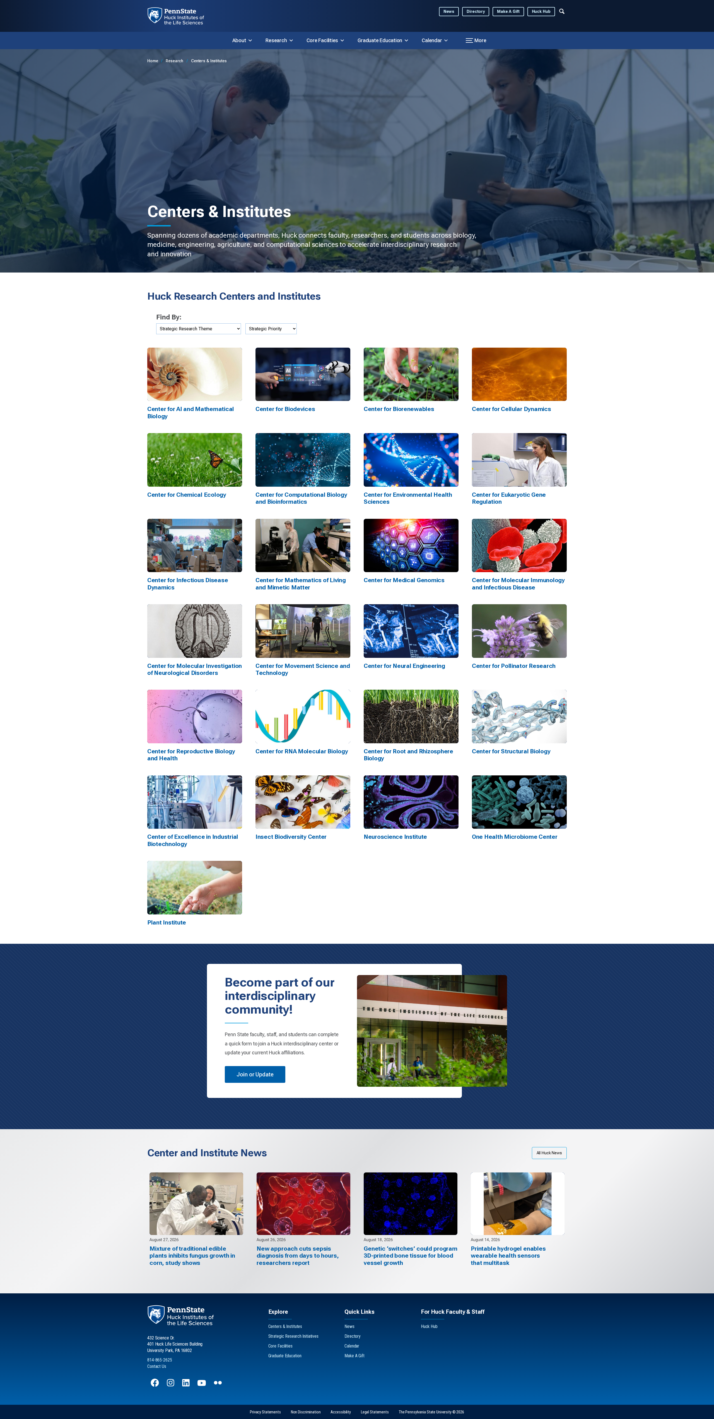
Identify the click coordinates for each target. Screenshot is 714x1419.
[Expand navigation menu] (562, 11)
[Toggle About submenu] (250, 40)
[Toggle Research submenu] (291, 40)
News (449, 11)
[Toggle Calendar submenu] (446, 40)
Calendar (432, 40)
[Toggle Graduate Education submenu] (406, 40)
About (239, 40)
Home (153, 61)
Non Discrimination (306, 1412)
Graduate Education (380, 40)
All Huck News (549, 1153)
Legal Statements (375, 1412)
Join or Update (255, 1074)
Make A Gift (508, 11)
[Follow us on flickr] (218, 1385)
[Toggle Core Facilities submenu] (342, 40)
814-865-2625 (159, 1360)
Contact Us (156, 1366)
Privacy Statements (265, 1412)
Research (276, 40)
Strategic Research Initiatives (293, 1336)
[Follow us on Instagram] (171, 1385)
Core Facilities (322, 40)
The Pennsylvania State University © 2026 (431, 1412)
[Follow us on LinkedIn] (186, 1385)
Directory (476, 11)
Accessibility (341, 1412)
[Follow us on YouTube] (202, 1385)
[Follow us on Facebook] (155, 1385)
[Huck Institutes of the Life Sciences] (180, 16)
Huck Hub (541, 11)
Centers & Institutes (209, 61)
